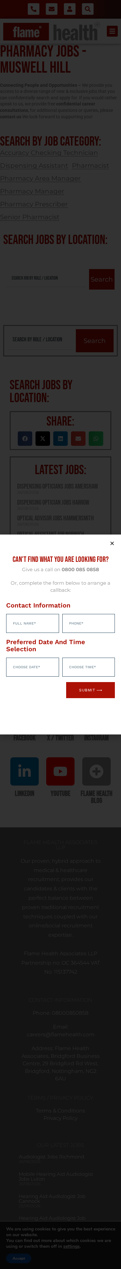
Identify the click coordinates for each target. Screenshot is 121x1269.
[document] (60, 634)
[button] (112, 543)
